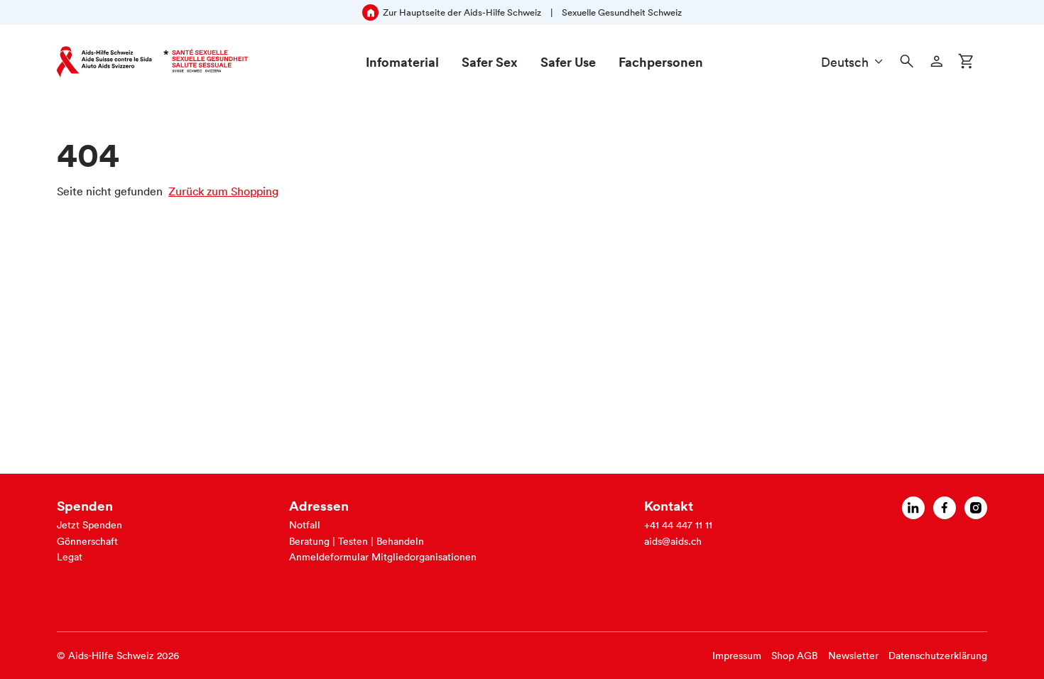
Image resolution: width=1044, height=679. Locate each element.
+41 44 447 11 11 (678, 524)
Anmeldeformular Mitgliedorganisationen (383, 556)
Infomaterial (402, 61)
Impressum (736, 655)
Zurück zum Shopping (223, 191)
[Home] (152, 62)
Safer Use (568, 61)
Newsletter (853, 655)
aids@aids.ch (673, 541)
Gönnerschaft (87, 541)
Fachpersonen (661, 61)
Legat (69, 556)
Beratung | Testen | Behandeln (356, 541)
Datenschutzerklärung (937, 655)
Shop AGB (794, 655)
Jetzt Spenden (89, 524)
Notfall (304, 524)
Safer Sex (490, 61)
